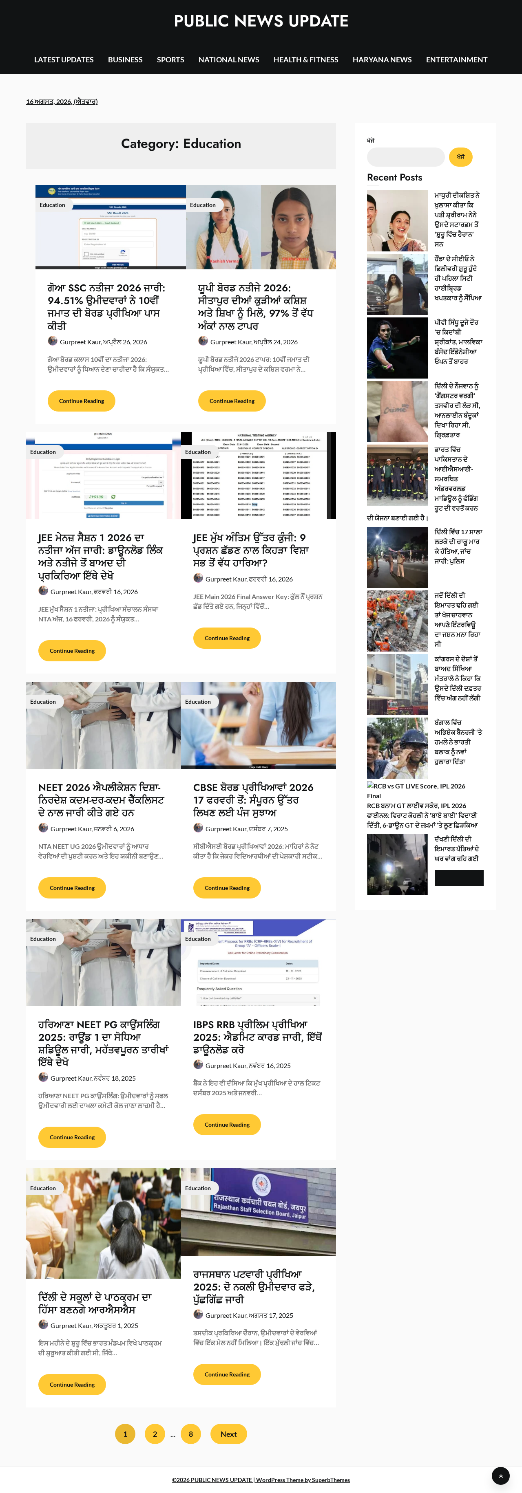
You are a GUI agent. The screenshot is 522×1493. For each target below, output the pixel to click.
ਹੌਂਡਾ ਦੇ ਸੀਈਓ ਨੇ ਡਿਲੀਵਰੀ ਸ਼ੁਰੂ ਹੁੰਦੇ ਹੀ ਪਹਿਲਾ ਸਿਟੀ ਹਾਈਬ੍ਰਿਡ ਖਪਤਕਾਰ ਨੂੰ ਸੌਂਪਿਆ (458, 278)
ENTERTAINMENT (457, 59)
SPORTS (170, 59)
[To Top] (501, 1476)
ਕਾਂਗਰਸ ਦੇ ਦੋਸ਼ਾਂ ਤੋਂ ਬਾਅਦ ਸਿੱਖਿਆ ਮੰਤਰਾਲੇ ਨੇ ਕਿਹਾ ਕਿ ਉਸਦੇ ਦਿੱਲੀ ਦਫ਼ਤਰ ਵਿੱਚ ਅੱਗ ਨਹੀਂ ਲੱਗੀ (458, 678)
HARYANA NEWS (382, 59)
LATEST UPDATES (64, 59)
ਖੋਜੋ (370, 140)
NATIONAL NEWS (229, 59)
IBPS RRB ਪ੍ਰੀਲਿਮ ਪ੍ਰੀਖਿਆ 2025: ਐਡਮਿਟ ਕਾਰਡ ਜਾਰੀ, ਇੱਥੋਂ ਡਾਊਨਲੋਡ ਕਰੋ (257, 1037)
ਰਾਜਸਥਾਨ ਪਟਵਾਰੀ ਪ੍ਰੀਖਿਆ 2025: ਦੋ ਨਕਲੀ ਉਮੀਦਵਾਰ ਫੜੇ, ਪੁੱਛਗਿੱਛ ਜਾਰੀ (254, 1287)
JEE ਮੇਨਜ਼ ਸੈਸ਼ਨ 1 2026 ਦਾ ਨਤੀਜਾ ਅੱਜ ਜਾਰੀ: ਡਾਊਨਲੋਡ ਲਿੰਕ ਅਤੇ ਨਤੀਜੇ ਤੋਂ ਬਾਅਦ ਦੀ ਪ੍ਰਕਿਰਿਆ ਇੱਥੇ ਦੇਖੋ (100, 557)
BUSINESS (125, 59)
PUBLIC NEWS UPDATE (261, 20)
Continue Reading (81, 400)
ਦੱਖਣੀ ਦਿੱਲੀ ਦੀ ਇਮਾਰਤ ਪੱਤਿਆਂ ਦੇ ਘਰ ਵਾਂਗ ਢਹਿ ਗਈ (457, 848)
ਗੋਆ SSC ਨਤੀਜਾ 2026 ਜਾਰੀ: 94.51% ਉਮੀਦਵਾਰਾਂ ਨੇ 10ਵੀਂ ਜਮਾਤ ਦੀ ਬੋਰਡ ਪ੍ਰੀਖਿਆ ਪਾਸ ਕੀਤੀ (107, 307)
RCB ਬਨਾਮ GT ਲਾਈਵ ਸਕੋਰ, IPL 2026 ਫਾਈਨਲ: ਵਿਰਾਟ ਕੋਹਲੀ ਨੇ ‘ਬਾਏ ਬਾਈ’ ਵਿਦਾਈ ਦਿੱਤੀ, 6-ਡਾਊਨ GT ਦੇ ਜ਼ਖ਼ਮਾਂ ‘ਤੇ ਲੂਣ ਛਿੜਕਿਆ (422, 815)
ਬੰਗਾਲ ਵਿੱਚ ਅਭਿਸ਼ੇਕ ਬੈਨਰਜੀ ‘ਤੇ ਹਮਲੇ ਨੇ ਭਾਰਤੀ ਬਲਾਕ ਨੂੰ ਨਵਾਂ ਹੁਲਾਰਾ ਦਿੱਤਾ (458, 741)
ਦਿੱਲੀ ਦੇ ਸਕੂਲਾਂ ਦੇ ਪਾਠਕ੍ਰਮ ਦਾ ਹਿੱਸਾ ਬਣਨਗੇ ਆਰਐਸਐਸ (94, 1303)
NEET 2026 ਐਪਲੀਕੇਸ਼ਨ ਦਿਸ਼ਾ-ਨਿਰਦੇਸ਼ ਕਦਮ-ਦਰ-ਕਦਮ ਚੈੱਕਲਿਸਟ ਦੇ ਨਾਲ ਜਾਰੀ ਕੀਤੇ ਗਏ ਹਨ (101, 800)
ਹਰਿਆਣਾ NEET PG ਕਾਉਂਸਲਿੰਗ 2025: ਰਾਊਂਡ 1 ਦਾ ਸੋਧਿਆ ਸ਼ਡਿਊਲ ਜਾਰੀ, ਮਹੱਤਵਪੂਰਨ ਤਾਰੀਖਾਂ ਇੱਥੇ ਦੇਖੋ (103, 1043)
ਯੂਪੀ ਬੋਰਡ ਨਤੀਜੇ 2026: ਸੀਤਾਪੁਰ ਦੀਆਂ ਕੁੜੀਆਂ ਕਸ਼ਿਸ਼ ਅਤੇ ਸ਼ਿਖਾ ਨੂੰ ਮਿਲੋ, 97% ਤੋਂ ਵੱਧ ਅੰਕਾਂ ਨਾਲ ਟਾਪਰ (255, 307)
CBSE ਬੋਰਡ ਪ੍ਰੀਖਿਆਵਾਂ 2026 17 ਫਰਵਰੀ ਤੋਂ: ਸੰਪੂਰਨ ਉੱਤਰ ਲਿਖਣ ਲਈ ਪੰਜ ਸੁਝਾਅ (253, 800)
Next (229, 1433)
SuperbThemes (331, 1479)
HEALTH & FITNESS (306, 59)
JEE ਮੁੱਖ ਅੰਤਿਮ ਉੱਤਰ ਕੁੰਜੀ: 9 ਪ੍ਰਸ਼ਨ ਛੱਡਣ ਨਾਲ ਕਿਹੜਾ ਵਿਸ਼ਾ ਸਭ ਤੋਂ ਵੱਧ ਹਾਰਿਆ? (251, 550)
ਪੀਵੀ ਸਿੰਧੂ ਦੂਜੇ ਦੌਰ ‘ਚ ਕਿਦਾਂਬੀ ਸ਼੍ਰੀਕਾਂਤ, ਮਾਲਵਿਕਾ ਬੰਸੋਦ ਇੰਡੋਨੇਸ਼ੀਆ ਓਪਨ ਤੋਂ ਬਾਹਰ (458, 341)
